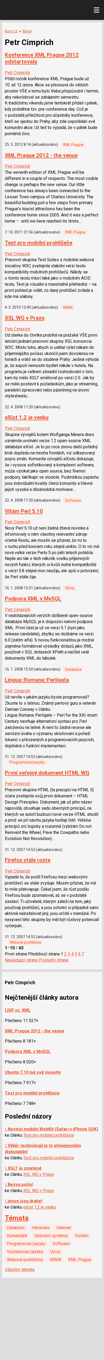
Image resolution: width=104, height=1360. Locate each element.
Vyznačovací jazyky (25, 1251)
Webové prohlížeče (25, 942)
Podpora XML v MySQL (33, 598)
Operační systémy (51, 1235)
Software (73, 500)
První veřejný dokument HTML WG (47, 773)
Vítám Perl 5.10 (24, 511)
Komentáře (17, 1235)
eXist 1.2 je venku (27, 417)
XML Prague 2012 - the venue (41, 155)
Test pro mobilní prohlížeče (38, 243)
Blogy (27, 31)
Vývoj (69, 588)
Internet (64, 1227)
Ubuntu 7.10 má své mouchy (33, 1072)
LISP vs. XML (18, 1010)
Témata (17, 1218)
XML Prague (73, 145)
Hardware (41, 1227)
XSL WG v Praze (25, 318)
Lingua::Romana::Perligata (37, 680)
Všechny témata (19, 1269)
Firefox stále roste (27, 860)
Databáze (73, 669)
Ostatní (81, 1235)
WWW (68, 307)
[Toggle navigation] (96, 10)
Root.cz (11, 31)
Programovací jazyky (27, 762)
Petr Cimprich (17, 72)
